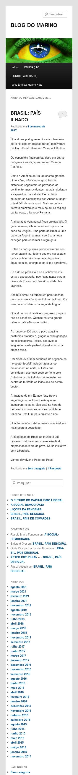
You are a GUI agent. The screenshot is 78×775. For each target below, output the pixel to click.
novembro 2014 (21, 756)
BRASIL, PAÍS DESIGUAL (28, 514)
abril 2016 (17, 692)
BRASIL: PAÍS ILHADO (26, 116)
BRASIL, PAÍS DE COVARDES (30, 518)
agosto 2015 (19, 724)
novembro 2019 (21, 605)
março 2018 (18, 628)
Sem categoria (37, 468)
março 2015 (18, 747)
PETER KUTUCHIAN (24, 557)
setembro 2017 (20, 642)
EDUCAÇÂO (31, 67)
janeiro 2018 (19, 632)
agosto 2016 (19, 678)
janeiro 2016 (19, 701)
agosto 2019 (19, 610)
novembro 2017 (21, 637)
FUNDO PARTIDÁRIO (24, 76)
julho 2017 (17, 646)
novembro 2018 (21, 614)
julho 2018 (17, 619)
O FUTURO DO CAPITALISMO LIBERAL (37, 500)
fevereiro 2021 (20, 596)
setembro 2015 (20, 720)
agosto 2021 (19, 587)
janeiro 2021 (19, 601)
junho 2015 (18, 733)
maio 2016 (17, 687)
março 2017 (18, 655)
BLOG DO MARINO (34, 25)
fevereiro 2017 (20, 660)
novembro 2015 (21, 710)
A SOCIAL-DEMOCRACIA (27, 505)
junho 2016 (18, 683)
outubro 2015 (19, 715)
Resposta (54, 468)
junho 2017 (18, 651)
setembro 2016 (20, 674)
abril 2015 (17, 742)
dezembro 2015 (21, 706)
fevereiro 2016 (20, 697)
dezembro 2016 (21, 665)
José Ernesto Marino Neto (27, 84)
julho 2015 (17, 729)
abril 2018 (17, 623)
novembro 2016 (21, 669)
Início (15, 67)
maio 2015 (17, 738)
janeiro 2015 (19, 752)
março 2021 (18, 591)
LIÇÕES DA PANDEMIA (26, 509)
